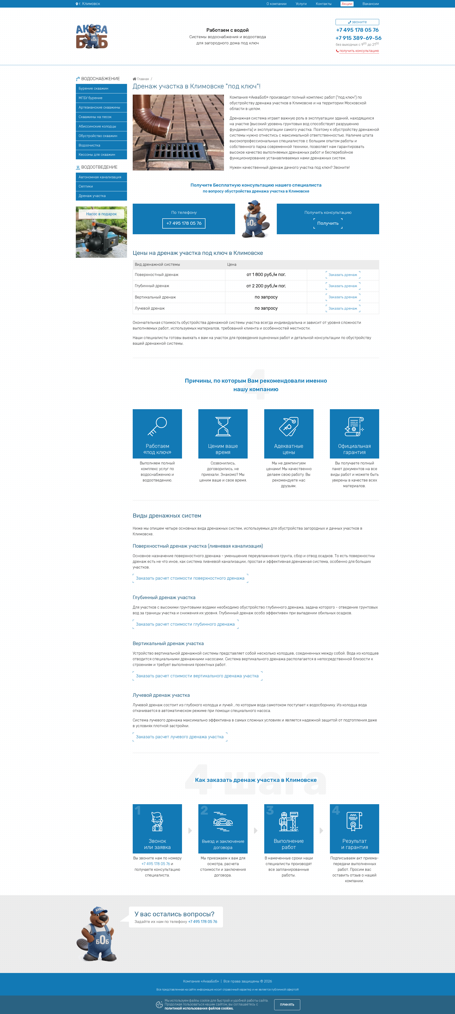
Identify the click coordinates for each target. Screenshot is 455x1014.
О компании (277, 4)
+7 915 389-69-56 (359, 38)
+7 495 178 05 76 (357, 30)
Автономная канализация (100, 177)
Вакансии (371, 4)
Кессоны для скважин (97, 154)
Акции (347, 4)
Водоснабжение (100, 79)
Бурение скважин (93, 88)
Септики (86, 186)
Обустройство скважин (98, 136)
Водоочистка (89, 145)
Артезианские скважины (99, 107)
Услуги (301, 4)
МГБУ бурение (90, 98)
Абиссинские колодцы (97, 126)
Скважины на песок (95, 117)
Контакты (324, 4)
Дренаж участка (92, 196)
